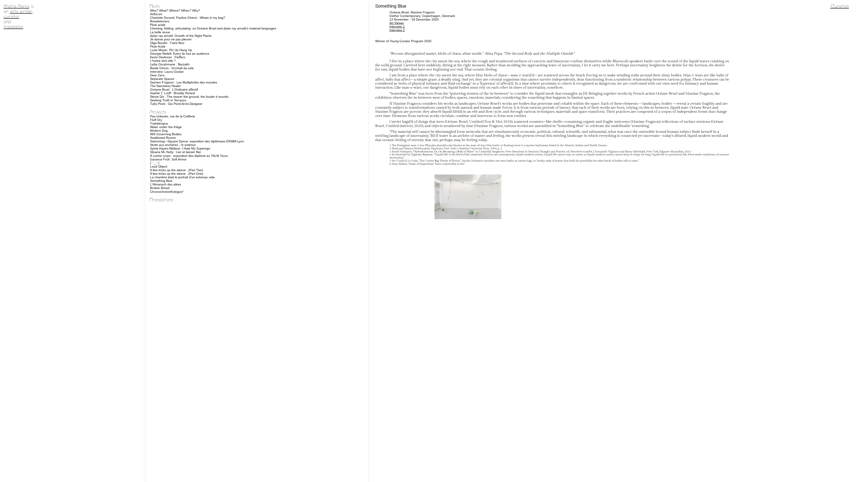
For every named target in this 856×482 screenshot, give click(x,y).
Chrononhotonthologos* (166, 191)
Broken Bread (159, 188)
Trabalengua (159, 123)
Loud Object (158, 166)
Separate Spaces (162, 79)
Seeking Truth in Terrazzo (168, 100)
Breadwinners (159, 21)
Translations (161, 199)
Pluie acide (157, 25)
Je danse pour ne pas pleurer (171, 39)
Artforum (156, 14)
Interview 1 (397, 26)
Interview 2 (397, 30)
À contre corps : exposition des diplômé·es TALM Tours (189, 156)
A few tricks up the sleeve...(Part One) (176, 173)
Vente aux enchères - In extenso (173, 145)
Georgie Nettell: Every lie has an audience (179, 53)
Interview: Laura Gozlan (167, 71)
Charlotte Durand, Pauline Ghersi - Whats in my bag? (187, 17)
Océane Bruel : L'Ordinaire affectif (174, 89)
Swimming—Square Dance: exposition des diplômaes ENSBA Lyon (197, 141)
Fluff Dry (156, 120)
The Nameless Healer (165, 86)
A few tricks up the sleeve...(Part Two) (176, 170)
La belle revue (160, 32)
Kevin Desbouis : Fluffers (167, 57)
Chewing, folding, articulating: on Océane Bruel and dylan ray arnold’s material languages (213, 28)
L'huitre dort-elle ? (163, 60)
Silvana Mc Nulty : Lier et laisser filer (175, 152)
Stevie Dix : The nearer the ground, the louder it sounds (189, 96)
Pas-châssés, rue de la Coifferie (172, 116)
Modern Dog (159, 130)
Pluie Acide (157, 46)
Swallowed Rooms (163, 137)
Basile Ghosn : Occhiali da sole (172, 68)
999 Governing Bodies (165, 134)
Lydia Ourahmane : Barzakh (169, 64)
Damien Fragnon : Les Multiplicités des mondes (183, 82)
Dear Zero (157, 75)
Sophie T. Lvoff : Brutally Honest (172, 93)
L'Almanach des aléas (165, 184)
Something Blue (161, 181)
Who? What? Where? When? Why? (175, 10)
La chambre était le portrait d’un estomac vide (182, 177)
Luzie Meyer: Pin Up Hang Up (171, 50)
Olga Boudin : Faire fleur (167, 43)
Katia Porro (16, 6)
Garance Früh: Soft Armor (168, 159)
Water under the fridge (166, 127)
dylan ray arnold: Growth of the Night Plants (181, 35)
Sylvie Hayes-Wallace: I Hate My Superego (180, 148)
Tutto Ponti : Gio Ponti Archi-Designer (176, 104)
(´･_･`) (154, 163)
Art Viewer (396, 23)
